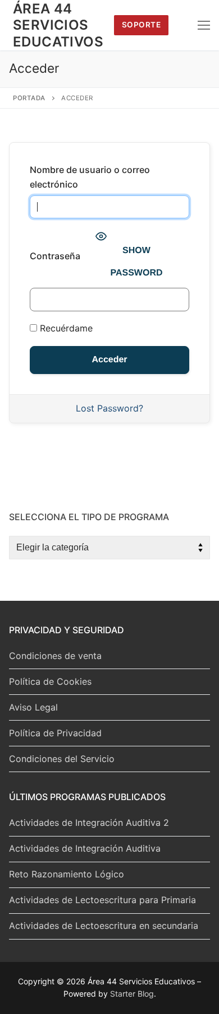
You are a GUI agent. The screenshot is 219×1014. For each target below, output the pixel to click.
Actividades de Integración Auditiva (85, 848)
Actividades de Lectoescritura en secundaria (103, 925)
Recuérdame (65, 328)
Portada (29, 98)
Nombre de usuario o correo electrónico (90, 177)
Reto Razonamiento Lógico (66, 874)
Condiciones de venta (55, 655)
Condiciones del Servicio (62, 758)
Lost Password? (109, 408)
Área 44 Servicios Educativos (58, 25)
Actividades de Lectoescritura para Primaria (102, 899)
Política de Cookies (50, 681)
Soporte (141, 24)
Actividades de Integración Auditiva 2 (89, 822)
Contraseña (55, 255)
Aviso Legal (33, 707)
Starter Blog (132, 993)
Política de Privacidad (55, 733)
